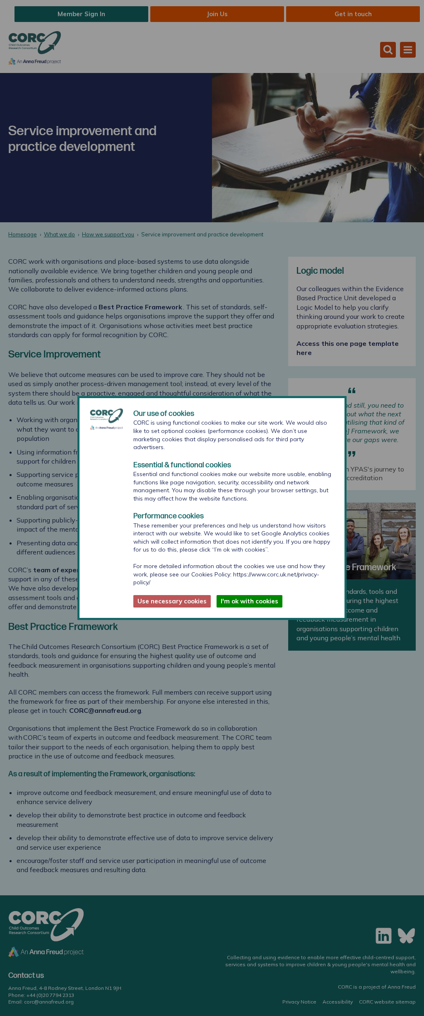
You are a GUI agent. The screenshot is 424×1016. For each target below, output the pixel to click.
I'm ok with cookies (249, 601)
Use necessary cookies (172, 601)
